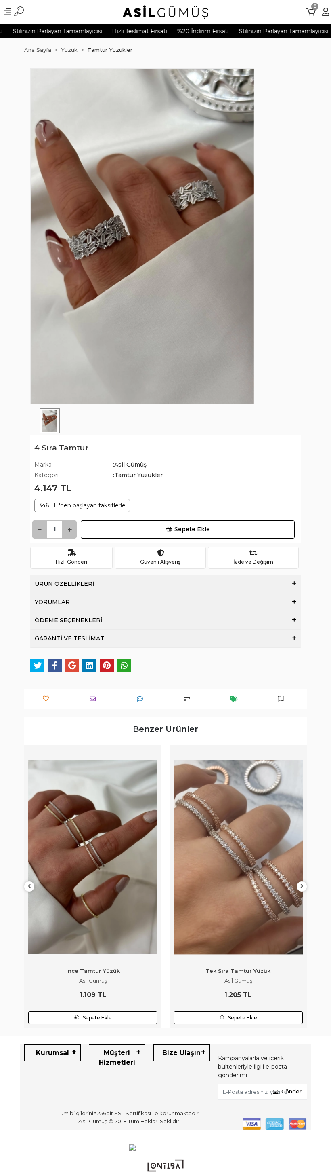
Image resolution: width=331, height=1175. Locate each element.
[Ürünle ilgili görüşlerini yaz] (142, 699)
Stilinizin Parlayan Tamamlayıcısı (261, 31)
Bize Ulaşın (181, 1053)
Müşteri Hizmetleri (117, 1057)
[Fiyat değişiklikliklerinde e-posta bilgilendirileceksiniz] (236, 699)
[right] (302, 886)
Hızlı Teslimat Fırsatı (117, 31)
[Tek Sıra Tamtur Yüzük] (92, 857)
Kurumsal (52, 1053)
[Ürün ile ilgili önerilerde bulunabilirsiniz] (283, 699)
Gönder (291, 1091)
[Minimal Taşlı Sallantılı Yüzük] (238, 857)
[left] (29, 886)
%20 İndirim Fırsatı (180, 31)
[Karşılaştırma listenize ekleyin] (189, 699)
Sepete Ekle (192, 529)
